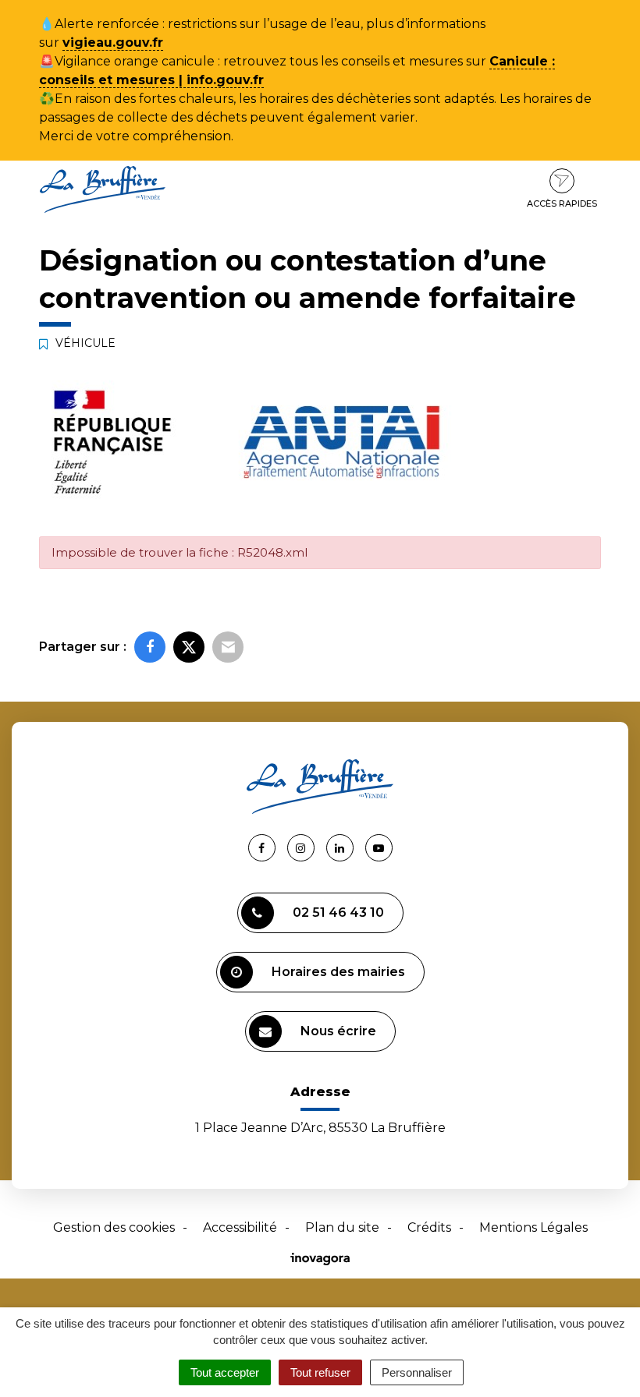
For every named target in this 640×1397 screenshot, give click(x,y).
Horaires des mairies (338, 971)
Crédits (429, 1227)
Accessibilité (240, 1227)
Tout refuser (320, 1372)
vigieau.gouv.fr (112, 42)
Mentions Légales (533, 1227)
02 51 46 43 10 (338, 912)
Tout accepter (224, 1372)
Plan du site (342, 1227)
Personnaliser (417, 1372)
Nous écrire (338, 1031)
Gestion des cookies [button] (114, 1227)
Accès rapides (562, 203)
